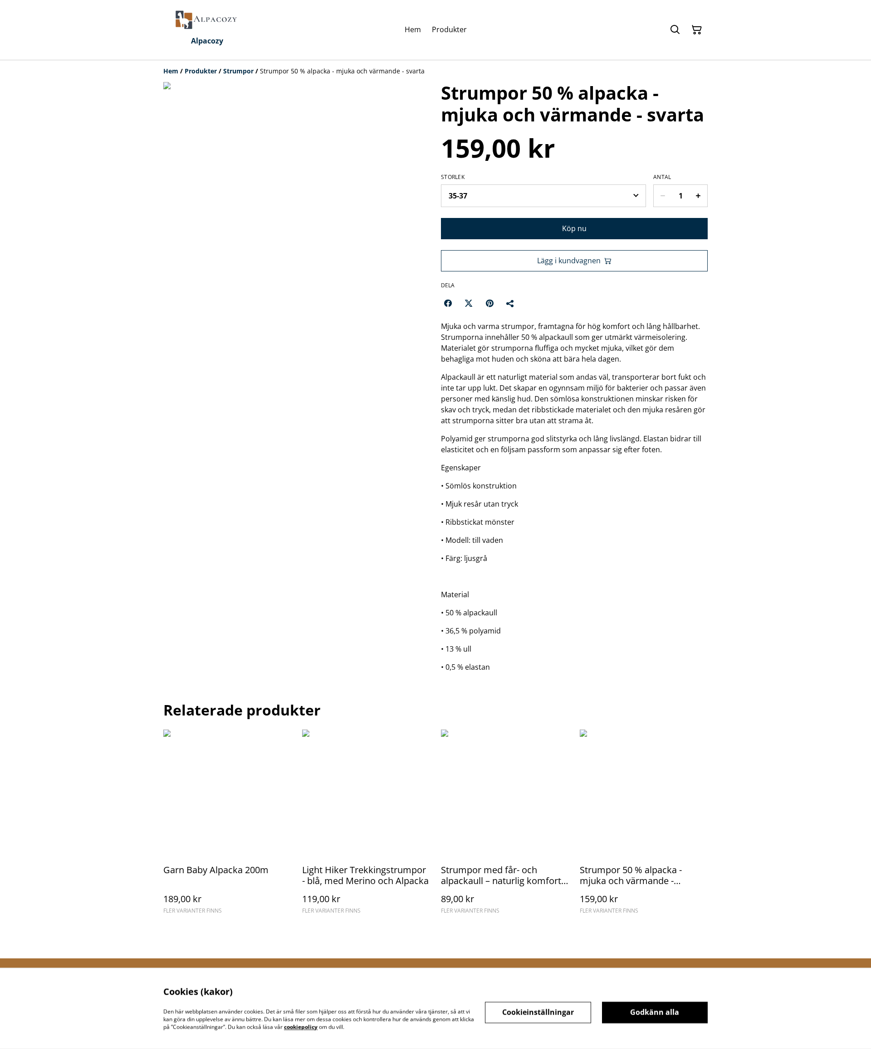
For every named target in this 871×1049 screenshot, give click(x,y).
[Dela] (510, 303)
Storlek (453, 177)
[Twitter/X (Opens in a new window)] (468, 303)
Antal (662, 177)
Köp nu (574, 228)
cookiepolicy (301, 1026)
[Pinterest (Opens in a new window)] (489, 303)
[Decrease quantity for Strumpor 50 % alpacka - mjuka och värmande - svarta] (662, 195)
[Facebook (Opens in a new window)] (448, 303)
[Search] (675, 30)
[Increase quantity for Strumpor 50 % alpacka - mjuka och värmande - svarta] (698, 195)
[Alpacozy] (207, 20)
